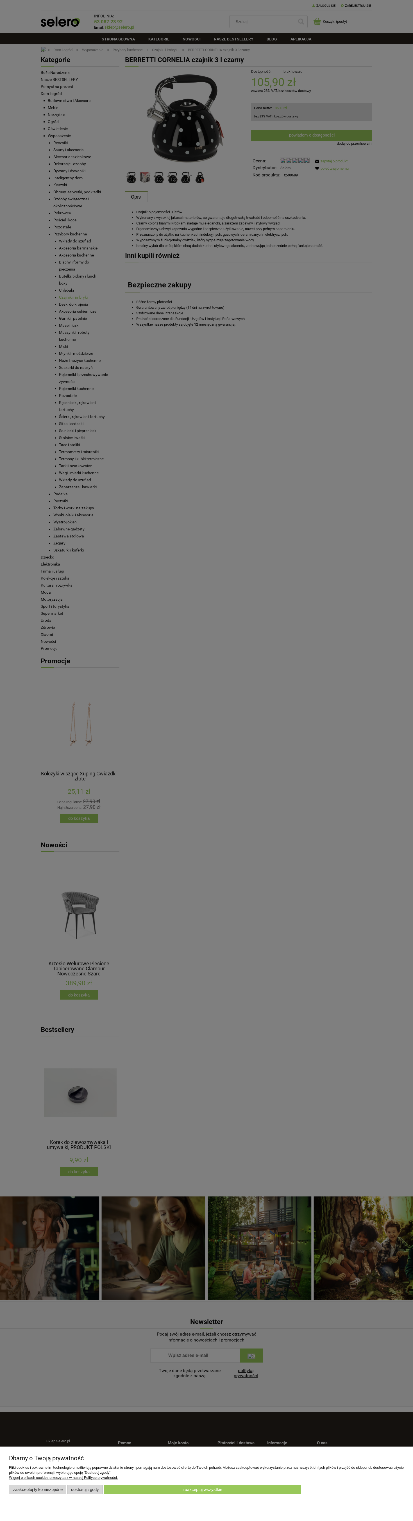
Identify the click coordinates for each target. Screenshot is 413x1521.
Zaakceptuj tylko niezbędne (38, 1489)
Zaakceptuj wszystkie (202, 1489)
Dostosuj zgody (85, 1489)
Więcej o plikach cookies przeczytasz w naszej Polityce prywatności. (63, 1477)
